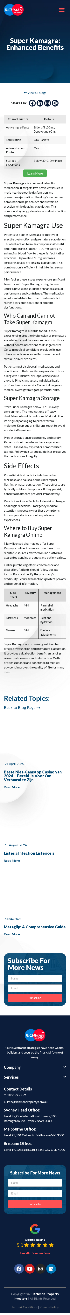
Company (12, 1067)
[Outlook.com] (55, 103)
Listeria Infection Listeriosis (29, 853)
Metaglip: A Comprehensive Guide (35, 926)
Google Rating (35, 1239)
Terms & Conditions (24, 1307)
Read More (12, 787)
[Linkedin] (40, 103)
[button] (61, 9)
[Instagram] (47, 103)
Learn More (35, 173)
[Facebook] (32, 103)
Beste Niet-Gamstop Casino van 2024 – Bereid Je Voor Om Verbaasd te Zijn (33, 776)
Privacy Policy (49, 1307)
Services (11, 1077)
